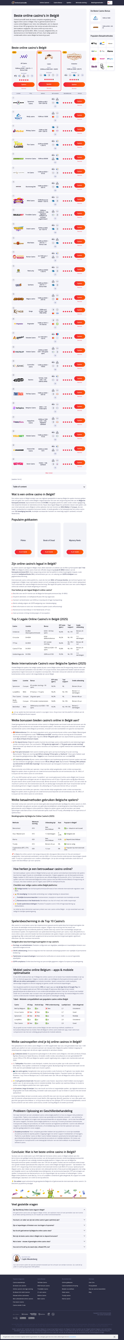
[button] (49, 473)
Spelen (49, 84)
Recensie (49, 88)
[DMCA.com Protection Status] (32, 1318)
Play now (23, 552)
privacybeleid (72, 1336)
